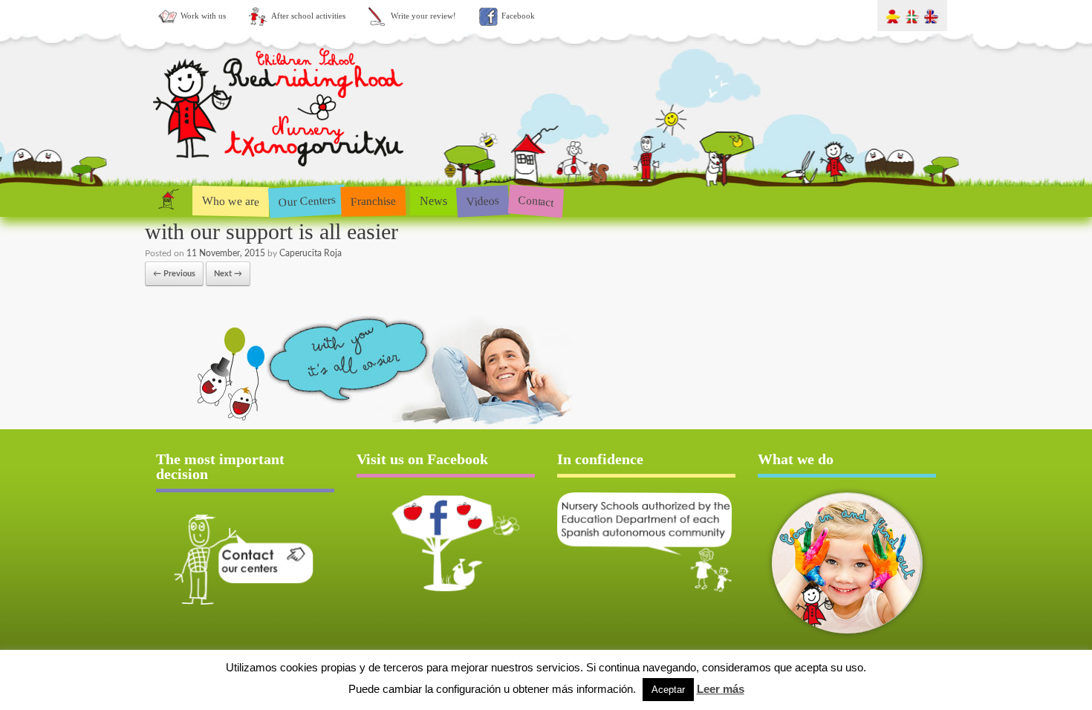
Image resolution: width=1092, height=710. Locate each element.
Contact (536, 201)
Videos (482, 200)
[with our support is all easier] (360, 424)
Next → (228, 274)
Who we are (230, 200)
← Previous (174, 274)
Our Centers (307, 201)
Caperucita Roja (310, 253)
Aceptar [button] (668, 689)
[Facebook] (446, 542)
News (433, 201)
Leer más (720, 689)
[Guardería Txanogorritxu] (280, 170)
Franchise (374, 200)
